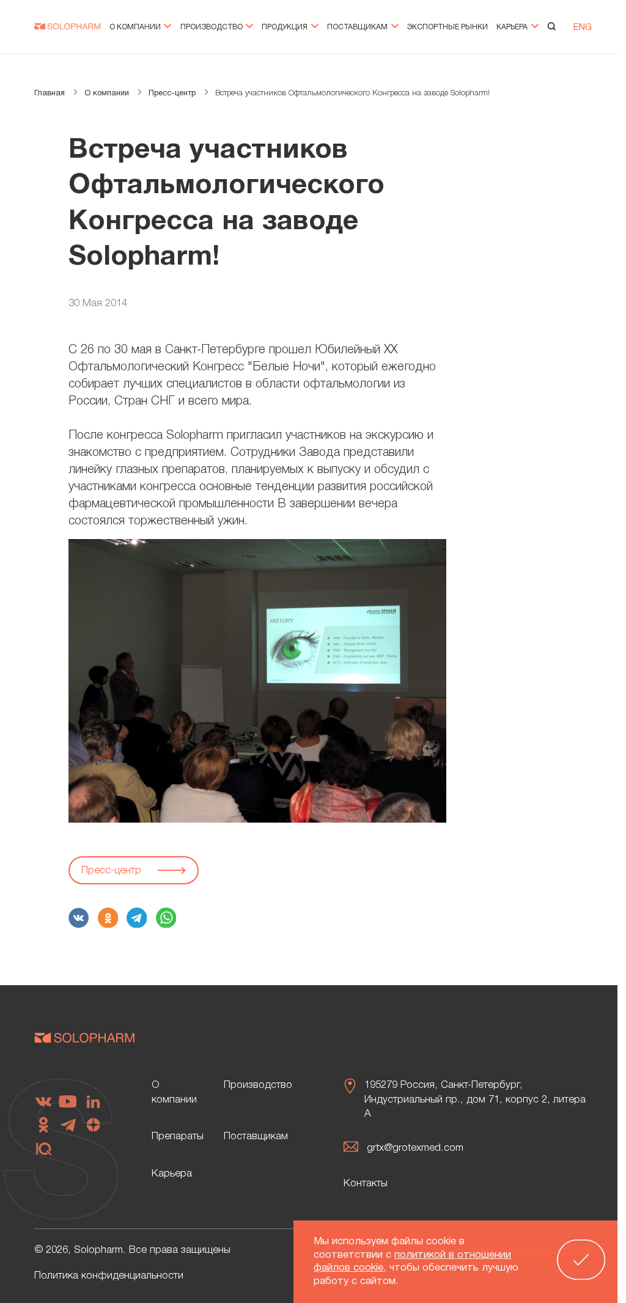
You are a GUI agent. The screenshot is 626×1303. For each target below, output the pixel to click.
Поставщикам (358, 27)
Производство (212, 27)
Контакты (366, 1183)
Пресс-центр (112, 870)
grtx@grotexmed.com (415, 1148)
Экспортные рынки (447, 27)
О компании (136, 27)
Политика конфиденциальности (108, 1275)
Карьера (512, 27)
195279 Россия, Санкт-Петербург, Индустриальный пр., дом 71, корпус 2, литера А (475, 1099)
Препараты (178, 1136)
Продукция (285, 27)
